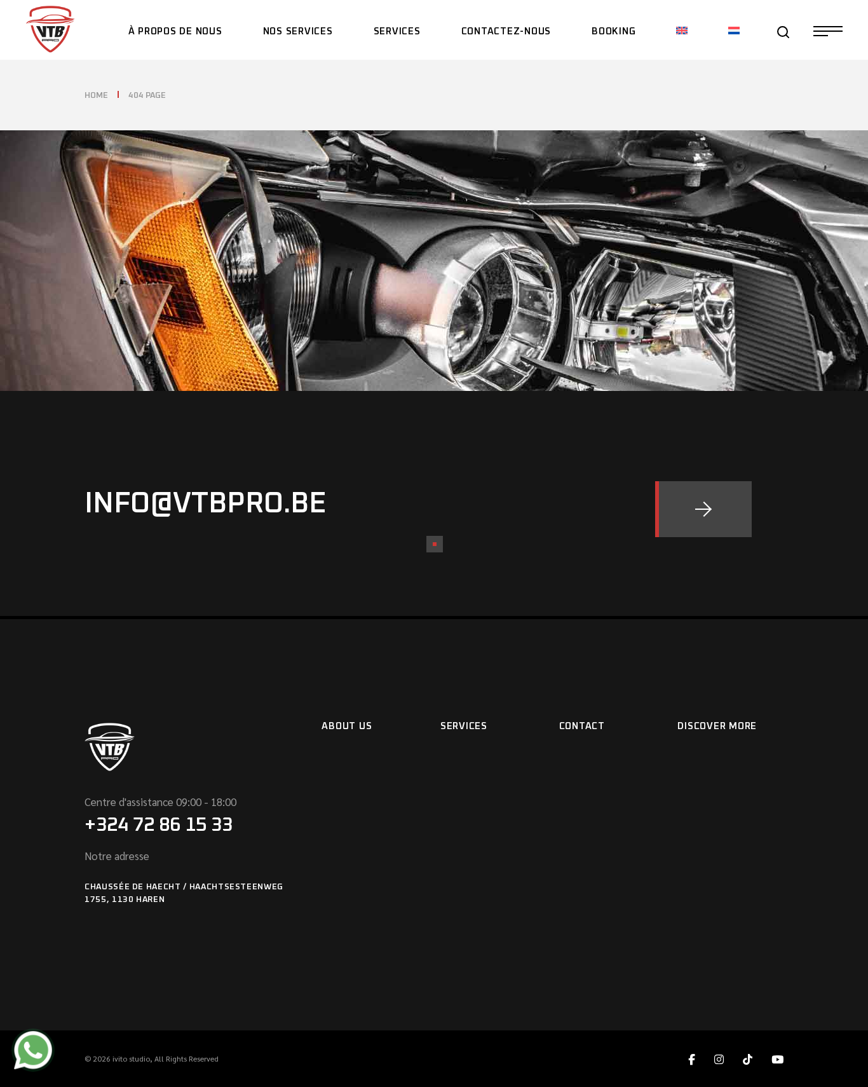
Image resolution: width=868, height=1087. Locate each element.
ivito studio (131, 1058)
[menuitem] (682, 30)
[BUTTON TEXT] (703, 509)
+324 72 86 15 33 (159, 825)
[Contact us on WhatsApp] (33, 1052)
